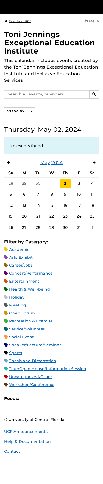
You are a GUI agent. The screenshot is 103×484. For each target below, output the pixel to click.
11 (92, 194)
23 (65, 216)
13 (24, 205)
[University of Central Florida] (41, 6)
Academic (19, 249)
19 (11, 216)
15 (52, 205)
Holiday (16, 297)
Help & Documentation (27, 441)
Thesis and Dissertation (32, 360)
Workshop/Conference (31, 384)
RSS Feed (45, 398)
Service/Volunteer (27, 329)
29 (24, 183)
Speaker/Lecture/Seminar (35, 344)
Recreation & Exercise (31, 321)
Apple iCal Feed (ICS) (26, 398)
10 (79, 194)
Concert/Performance (31, 273)
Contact (12, 451)
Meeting (17, 305)
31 (79, 227)
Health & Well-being (29, 289)
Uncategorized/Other (30, 376)
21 (38, 216)
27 (24, 227)
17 (79, 205)
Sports (15, 352)
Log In (94, 21)
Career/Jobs (21, 265)
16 (65, 205)
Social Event (21, 336)
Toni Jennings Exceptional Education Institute (49, 42)
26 (11, 227)
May (45, 162)
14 (38, 205)
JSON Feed (63, 398)
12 (11, 205)
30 (38, 183)
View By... (18, 111)
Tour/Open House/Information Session (47, 368)
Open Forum (22, 313)
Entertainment (24, 281)
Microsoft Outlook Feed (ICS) (35, 398)
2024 (57, 162)
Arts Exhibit (21, 257)
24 (79, 216)
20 (24, 216)
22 (51, 216)
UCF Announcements (26, 431)
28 (11, 183)
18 (92, 205)
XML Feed (54, 398)
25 (92, 216)
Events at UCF (20, 21)
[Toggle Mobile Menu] (97, 6)
